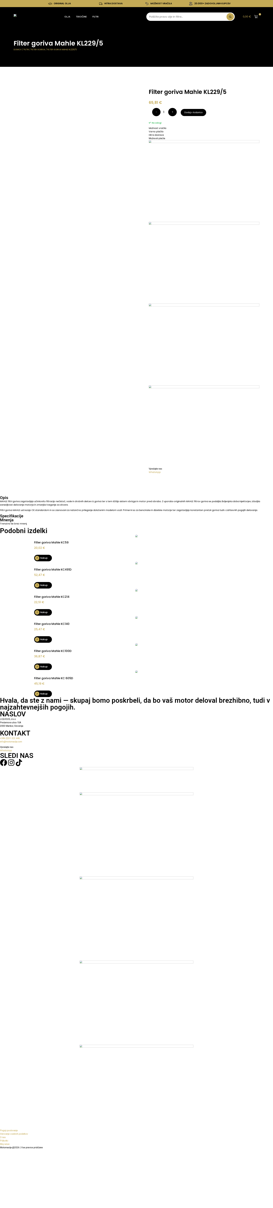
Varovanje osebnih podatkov (14, 1134)
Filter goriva (38, 49)
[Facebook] (3, 762)
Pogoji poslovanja (9, 1130)
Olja (67, 16)
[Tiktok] (18, 762)
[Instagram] (11, 762)
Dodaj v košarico (193, 112)
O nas (3, 1137)
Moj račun (5, 1144)
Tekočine (81, 16)
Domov (18, 49)
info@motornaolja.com (11, 741)
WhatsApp (155, 472)
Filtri (95, 16)
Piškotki (4, 1140)
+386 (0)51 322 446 (10, 738)
